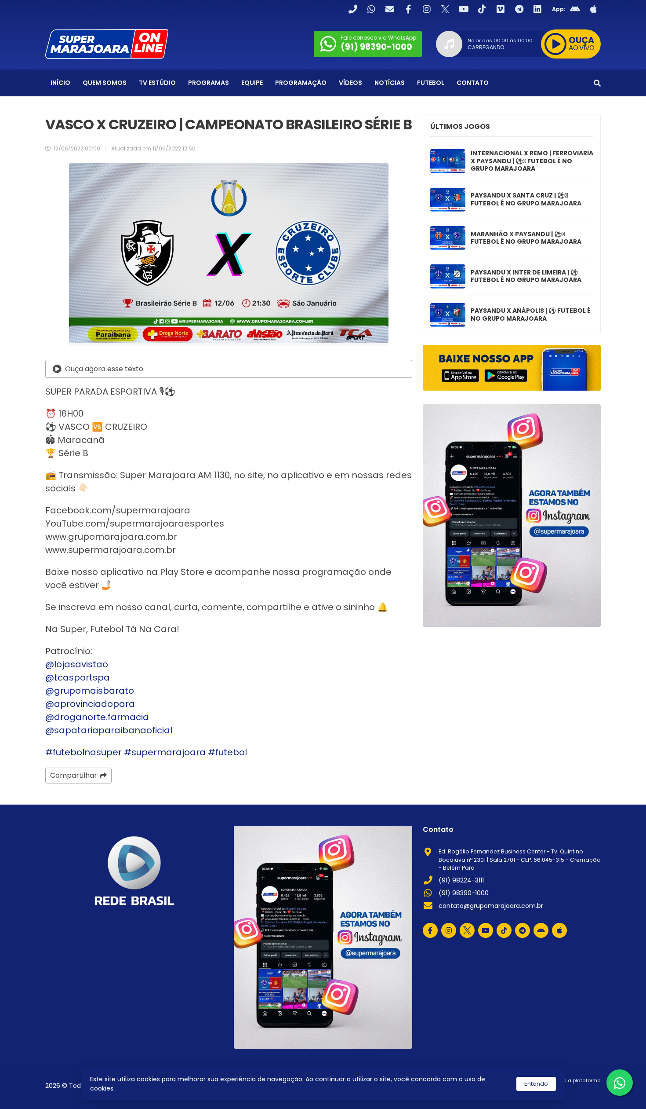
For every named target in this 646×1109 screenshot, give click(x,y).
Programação (301, 82)
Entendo (536, 1084)
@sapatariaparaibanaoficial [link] (108, 730)
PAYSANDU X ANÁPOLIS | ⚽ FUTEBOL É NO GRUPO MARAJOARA (531, 314)
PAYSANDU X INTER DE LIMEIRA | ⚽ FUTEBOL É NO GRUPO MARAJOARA (526, 276)
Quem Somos (105, 82)
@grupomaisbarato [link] (89, 690)
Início (60, 82)
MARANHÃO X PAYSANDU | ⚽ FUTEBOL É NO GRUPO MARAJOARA (526, 238)
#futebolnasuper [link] (83, 752)
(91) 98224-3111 (461, 880)
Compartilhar (73, 775)
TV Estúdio (157, 82)
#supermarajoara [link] (165, 752)
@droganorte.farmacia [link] (97, 717)
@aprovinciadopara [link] (90, 704)
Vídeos (350, 82)
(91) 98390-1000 (464, 893)
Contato (473, 82)
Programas (208, 82)
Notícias (389, 82)
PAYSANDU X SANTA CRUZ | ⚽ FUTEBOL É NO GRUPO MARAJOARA (526, 199)
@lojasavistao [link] (76, 664)
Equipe (252, 82)
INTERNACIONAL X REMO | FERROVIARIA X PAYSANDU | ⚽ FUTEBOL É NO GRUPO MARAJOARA (532, 161)
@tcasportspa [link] (77, 677)
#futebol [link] (227, 752)
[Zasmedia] (579, 1091)
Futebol (430, 82)
